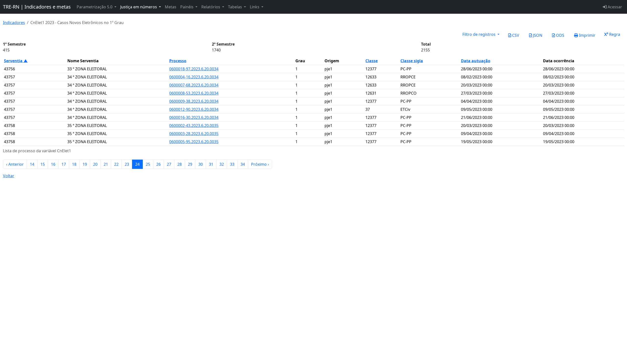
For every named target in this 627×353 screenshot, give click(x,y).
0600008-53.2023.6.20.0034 (193, 93)
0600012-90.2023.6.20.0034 (193, 109)
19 (85, 164)
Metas (170, 7)
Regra (614, 34)
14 (32, 164)
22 (116, 164)
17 (63, 164)
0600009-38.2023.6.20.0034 (193, 101)
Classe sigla (411, 60)
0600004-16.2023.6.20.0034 (193, 77)
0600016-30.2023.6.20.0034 (193, 117)
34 (243, 164)
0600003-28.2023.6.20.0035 (193, 133)
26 (158, 164)
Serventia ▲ (16, 60)
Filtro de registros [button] (479, 34)
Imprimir (586, 35)
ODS (559, 35)
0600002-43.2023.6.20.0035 (193, 125)
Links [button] (255, 7)
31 (211, 164)
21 (106, 164)
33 (232, 164)
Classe (371, 60)
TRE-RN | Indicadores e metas (37, 6)
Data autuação (475, 60)
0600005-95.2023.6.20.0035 (193, 141)
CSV (515, 35)
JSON (537, 35)
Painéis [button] (187, 7)
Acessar (614, 7)
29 (190, 164)
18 (74, 164)
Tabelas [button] (235, 7)
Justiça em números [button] (139, 7)
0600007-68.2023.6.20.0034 (193, 85)
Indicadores (14, 22)
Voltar (8, 175)
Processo (177, 60)
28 (179, 164)
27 (169, 164)
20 (95, 164)
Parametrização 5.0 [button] (95, 7)
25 (148, 164)
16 (53, 164)
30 (200, 164)
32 (221, 164)
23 (127, 164)
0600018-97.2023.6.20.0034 (193, 69)
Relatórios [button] (211, 7)
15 (42, 164)
